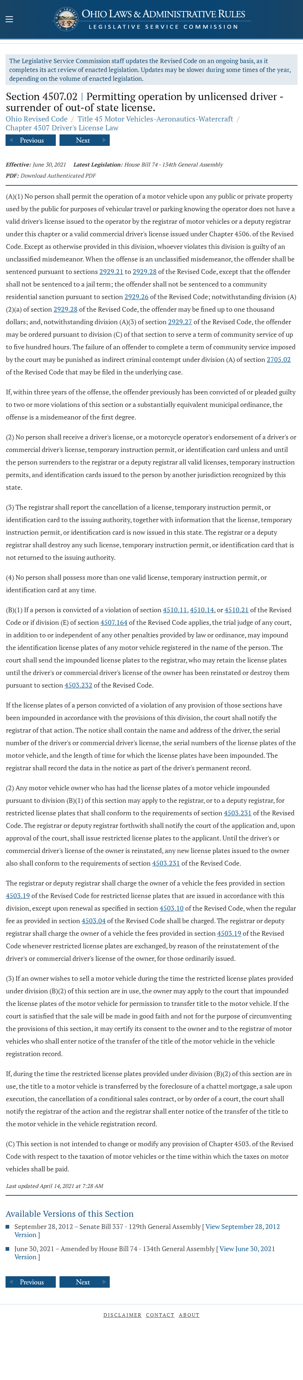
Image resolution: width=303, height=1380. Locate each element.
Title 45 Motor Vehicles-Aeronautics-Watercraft (155, 119)
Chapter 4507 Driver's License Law (62, 128)
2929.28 (145, 271)
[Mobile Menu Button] (9, 20)
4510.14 (202, 609)
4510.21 (237, 609)
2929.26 (137, 296)
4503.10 (172, 908)
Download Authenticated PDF (57, 175)
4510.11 (175, 609)
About (189, 1314)
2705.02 (279, 359)
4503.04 (94, 920)
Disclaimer (122, 1314)
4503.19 (18, 895)
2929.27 (180, 321)
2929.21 (111, 271)
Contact (160, 1314)
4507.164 (114, 622)
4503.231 (238, 812)
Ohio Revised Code (37, 119)
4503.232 (78, 685)
